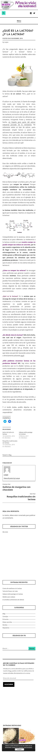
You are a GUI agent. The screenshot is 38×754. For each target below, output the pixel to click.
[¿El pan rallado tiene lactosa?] (27, 736)
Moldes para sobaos (9, 597)
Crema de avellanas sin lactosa (12, 588)
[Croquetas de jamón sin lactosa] (11, 736)
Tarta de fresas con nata (10, 591)
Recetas (5, 625)
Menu (19, 21)
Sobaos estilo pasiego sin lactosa (13, 594)
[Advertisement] (19, 557)
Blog (10, 455)
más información (28, 747)
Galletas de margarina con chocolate (16, 487)
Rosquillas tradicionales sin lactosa (21, 497)
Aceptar (19, 749)
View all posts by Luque (12, 478)
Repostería (6, 628)
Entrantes (6, 619)
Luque (6, 42)
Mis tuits (5, 532)
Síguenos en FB (19, 635)
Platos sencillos (7, 622)
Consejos (5, 616)
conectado (22, 515)
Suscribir (8, 684)
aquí (22, 356)
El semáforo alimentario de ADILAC (13, 600)
